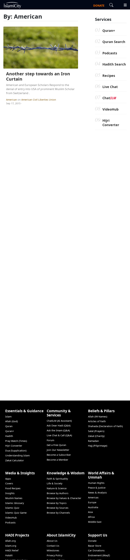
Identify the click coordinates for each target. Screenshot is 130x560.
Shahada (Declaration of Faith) (105, 426)
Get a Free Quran (56, 445)
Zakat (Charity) (96, 436)
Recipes (108, 75)
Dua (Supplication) (15, 450)
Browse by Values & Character (64, 498)
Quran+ (108, 30)
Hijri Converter (110, 122)
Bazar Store (94, 545)
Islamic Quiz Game (16, 512)
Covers (9, 483)
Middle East (94, 521)
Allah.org (10, 540)
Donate (92, 540)
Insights (10, 493)
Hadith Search (114, 64)
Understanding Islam (17, 455)
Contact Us (53, 545)
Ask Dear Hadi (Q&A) (58, 425)
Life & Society (54, 483)
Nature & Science (57, 488)
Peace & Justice (96, 487)
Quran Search (113, 41)
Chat (109, 98)
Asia (90, 512)
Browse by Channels (58, 512)
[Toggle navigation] (124, 4)
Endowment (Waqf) (99, 555)
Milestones (53, 550)
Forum (50, 440)
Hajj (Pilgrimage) (97, 445)
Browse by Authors (57, 493)
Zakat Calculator (14, 460)
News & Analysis (97, 492)
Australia (93, 507)
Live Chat (110, 86)
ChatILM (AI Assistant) (59, 420)
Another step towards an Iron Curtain (38, 76)
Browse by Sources (57, 507)
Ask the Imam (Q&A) (58, 430)
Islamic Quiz (12, 507)
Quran (9, 426)
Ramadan (93, 441)
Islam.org (10, 545)
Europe (92, 502)
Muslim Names (13, 498)
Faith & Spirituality (57, 478)
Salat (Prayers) (96, 431)
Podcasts (109, 53)
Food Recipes (12, 488)
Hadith (9, 436)
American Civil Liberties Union (38, 99)
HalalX (9, 555)
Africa (91, 517)
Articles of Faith (97, 421)
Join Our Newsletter (58, 449)
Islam (8, 416)
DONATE (98, 5)
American (12, 99)
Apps (8, 478)
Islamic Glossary (14, 503)
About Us (52, 540)
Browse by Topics (57, 503)
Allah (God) (11, 421)
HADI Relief (11, 550)
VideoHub (110, 109)
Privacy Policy (54, 555)
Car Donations (96, 550)
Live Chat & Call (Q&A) (59, 435)
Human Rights (96, 482)
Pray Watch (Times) (16, 441)
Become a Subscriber (59, 454)
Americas (93, 497)
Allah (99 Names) (97, 416)
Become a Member (57, 459)
